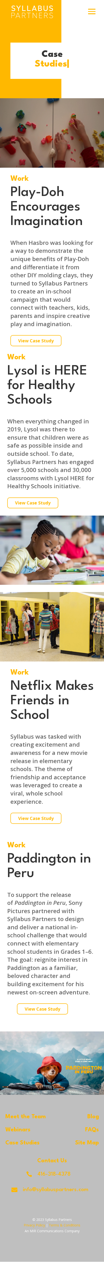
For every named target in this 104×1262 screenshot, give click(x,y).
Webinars (17, 1130)
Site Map (87, 1143)
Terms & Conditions (64, 1225)
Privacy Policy (34, 1225)
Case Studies (22, 1143)
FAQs (92, 1130)
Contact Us (52, 1161)
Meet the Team (25, 1117)
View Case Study (36, 341)
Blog (93, 1117)
